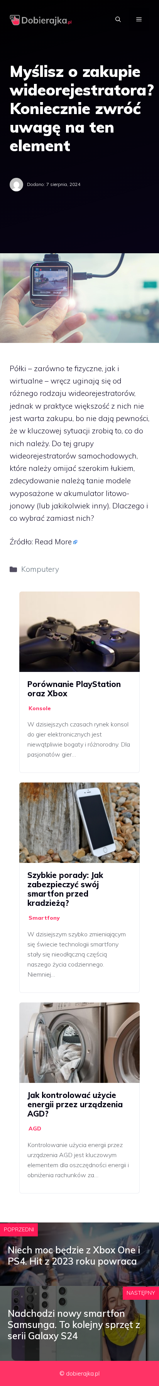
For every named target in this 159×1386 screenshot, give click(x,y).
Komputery (40, 569)
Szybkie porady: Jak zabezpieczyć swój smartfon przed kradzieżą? (65, 889)
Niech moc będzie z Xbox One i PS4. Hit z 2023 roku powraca (74, 1255)
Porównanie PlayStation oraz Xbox (74, 688)
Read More (53, 541)
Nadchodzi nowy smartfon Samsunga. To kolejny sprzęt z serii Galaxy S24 (74, 1325)
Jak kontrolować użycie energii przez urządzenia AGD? (75, 1104)
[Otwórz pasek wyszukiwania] (118, 19)
